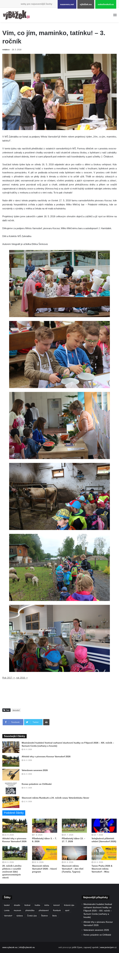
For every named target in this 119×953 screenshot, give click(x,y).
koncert (56, 905)
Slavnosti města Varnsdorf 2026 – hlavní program (44, 869)
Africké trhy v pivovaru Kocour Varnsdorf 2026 (46, 756)
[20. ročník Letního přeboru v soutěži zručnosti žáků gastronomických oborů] (14, 853)
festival (27, 905)
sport (67, 910)
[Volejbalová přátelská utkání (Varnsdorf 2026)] (104, 826)
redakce (6, 50)
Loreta (6, 910)
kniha (46, 905)
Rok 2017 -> (8, 677)
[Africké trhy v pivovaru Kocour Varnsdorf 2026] (10, 761)
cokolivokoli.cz (106, 4)
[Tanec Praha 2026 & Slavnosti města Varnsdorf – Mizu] (104, 853)
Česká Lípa (32, 916)
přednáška (29, 910)
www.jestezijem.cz (108, 947)
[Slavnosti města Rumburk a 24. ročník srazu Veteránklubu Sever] (10, 802)
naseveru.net (67, 4)
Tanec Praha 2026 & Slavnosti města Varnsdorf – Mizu (102, 869)
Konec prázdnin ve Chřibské (37, 784)
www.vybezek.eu (9, 947)
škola (54, 916)
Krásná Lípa (69, 905)
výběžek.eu (86, 4)
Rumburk (57, 910)
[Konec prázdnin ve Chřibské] (10, 788)
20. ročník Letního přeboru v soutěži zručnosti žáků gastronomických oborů (12, 872)
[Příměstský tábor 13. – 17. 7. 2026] (74, 826)
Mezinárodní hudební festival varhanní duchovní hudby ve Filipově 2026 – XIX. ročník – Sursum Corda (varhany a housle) (98, 910)
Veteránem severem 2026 (35, 770)
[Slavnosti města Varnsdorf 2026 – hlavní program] (44, 853)
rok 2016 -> (22, 677)
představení (44, 910)
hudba (37, 905)
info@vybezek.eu (27, 947)
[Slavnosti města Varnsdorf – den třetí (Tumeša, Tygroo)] (74, 853)
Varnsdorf (16, 710)
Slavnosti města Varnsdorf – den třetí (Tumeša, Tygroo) (72, 869)
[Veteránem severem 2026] (10, 774)
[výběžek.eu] (17, 15)
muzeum (17, 910)
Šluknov (44, 916)
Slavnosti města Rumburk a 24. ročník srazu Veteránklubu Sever (55, 798)
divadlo (17, 905)
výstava (19, 916)
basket (7, 905)
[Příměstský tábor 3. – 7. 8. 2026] (44, 826)
